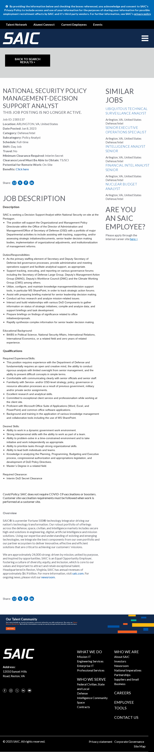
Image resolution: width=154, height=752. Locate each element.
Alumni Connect (44, 24)
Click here (22, 169)
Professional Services (90, 670)
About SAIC (122, 656)
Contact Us (126, 717)
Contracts (83, 707)
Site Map (140, 746)
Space (81, 702)
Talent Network (16, 24)
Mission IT (84, 656)
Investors (120, 661)
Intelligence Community (92, 698)
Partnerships (122, 675)
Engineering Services (90, 661)
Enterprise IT (85, 666)
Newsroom (121, 666)
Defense (82, 693)
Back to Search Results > (27, 60)
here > (134, 239)
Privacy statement (100, 741)
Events (97, 24)
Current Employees (74, 24)
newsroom (48, 577)
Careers (122, 693)
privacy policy (142, 13)
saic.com (78, 573)
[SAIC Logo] (18, 653)
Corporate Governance (129, 741)
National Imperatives (127, 670)
